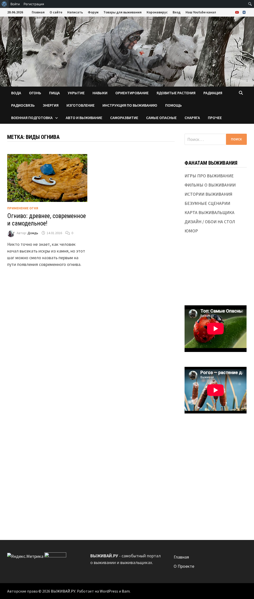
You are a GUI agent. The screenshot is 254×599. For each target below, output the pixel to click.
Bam (126, 591)
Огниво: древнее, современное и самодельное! (46, 219)
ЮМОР (191, 231)
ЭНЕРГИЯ (51, 105)
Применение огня (22, 208)
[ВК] (244, 12)
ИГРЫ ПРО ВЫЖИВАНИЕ (209, 176)
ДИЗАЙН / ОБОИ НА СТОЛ (210, 221)
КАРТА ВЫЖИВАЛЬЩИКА (209, 212)
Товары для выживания (122, 12)
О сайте (56, 12)
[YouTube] (237, 12)
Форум (93, 12)
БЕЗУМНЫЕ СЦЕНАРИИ (207, 203)
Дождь (33, 233)
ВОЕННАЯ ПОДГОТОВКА (32, 117)
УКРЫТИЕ (76, 92)
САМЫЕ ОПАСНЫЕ (161, 117)
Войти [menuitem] (15, 4)
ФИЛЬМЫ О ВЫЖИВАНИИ (210, 185)
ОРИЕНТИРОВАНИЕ (132, 92)
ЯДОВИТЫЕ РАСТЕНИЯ (176, 92)
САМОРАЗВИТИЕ (124, 117)
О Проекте (184, 566)
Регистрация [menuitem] (34, 4)
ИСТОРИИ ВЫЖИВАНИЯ (208, 194)
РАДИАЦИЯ (212, 92)
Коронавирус (157, 12)
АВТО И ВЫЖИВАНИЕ (84, 117)
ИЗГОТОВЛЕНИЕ (80, 105)
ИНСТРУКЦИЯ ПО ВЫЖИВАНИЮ (129, 105)
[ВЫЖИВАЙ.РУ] (127, 51)
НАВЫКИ (100, 92)
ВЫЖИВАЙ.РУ (63, 591)
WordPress (109, 591)
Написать (75, 12)
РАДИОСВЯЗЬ (23, 105)
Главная (38, 12)
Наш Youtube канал (201, 12)
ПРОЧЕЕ (215, 117)
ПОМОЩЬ (173, 105)
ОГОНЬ (35, 92)
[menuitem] (4, 4)
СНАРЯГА (192, 117)
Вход (177, 12)
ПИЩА (54, 92)
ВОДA (16, 92)
